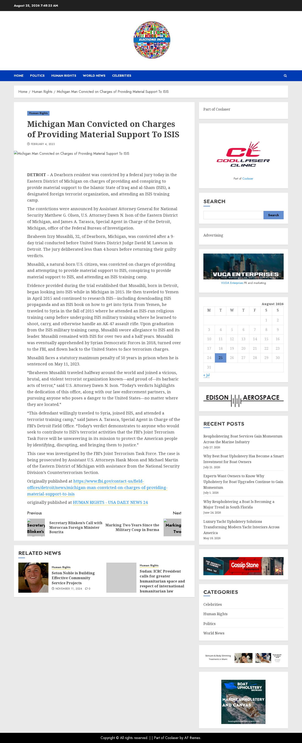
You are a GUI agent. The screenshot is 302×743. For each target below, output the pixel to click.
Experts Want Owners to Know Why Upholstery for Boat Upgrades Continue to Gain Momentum (243, 482)
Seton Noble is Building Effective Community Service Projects (73, 578)
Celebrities (121, 75)
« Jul (206, 375)
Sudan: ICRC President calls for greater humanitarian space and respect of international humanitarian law (162, 581)
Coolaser (247, 178)
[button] (285, 75)
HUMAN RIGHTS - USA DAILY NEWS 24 (110, 502)
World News (94, 75)
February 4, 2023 (43, 144)
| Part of (158, 737)
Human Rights (63, 75)
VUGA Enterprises (232, 283)
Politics (37, 75)
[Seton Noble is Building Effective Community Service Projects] (33, 578)
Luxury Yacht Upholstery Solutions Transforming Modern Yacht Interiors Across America (241, 527)
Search (214, 201)
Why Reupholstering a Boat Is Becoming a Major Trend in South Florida (238, 504)
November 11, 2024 (68, 589)
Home (18, 75)
